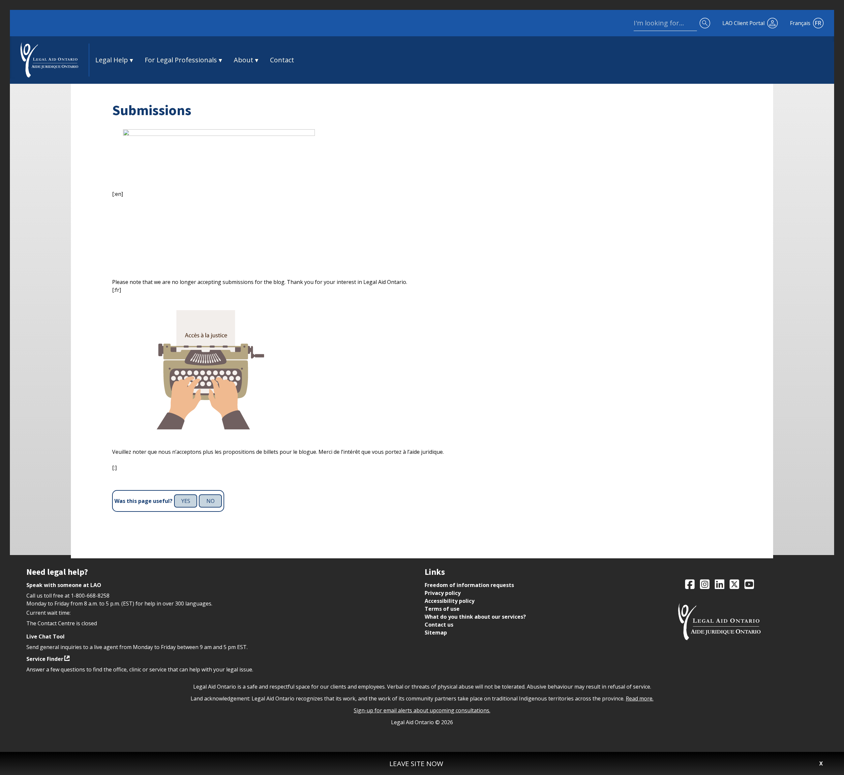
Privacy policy (443, 593)
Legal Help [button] (111, 59)
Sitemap (436, 632)
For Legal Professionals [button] (181, 59)
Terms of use (442, 608)
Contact (282, 59)
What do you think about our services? (475, 616)
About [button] (243, 59)
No (210, 501)
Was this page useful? (143, 501)
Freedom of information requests (469, 585)
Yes (185, 501)
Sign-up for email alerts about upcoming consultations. (422, 710)
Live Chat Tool (45, 636)
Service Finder (44, 659)
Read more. (639, 698)
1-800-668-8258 (90, 595)
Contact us (439, 624)
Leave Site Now (416, 763)
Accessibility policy (449, 600)
